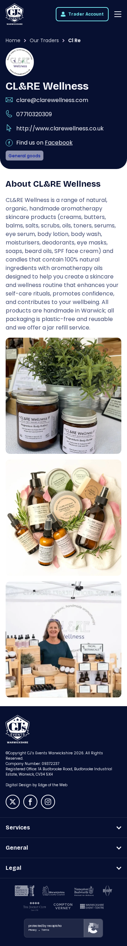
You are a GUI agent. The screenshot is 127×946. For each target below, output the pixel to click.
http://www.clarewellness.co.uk (60, 128)
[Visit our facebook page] (30, 802)
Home (13, 40)
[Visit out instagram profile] (48, 802)
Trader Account (86, 14)
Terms (45, 929)
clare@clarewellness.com (52, 100)
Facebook (59, 143)
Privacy (33, 929)
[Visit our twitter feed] (13, 802)
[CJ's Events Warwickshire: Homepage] (15, 14)
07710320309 (34, 114)
